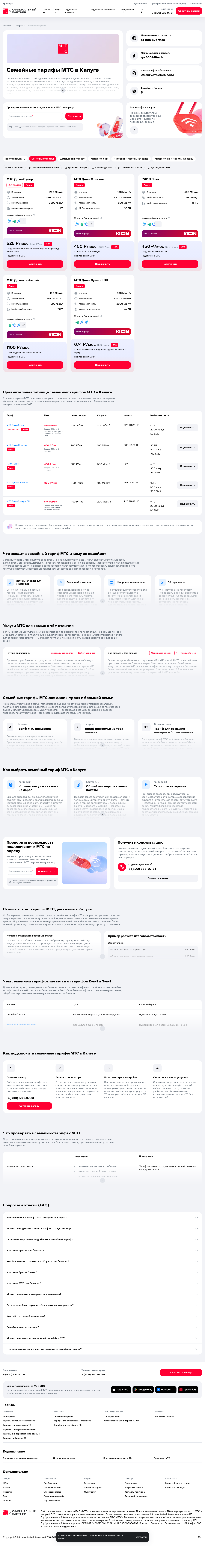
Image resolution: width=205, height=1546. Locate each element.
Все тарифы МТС (15, 158)
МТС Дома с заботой (23, 280)
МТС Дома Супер (20, 179)
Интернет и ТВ (99, 158)
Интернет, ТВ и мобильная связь (173, 158)
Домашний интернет (72, 158)
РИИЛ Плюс (151, 179)
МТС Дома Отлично (89, 179)
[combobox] (35, 116)
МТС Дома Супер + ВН (91, 280)
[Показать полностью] (62, 90)
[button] (102, 1217)
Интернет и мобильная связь (131, 158)
